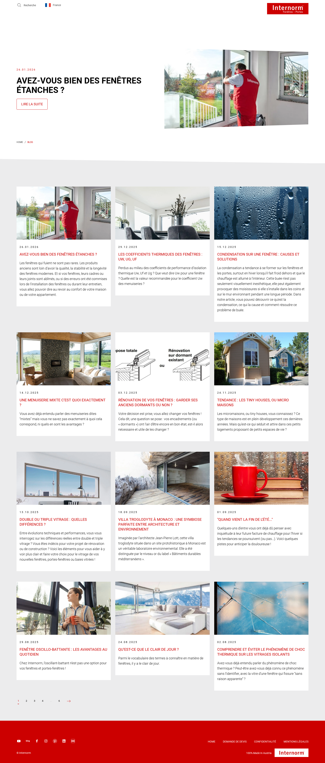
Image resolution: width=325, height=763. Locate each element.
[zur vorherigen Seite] (68, 701)
